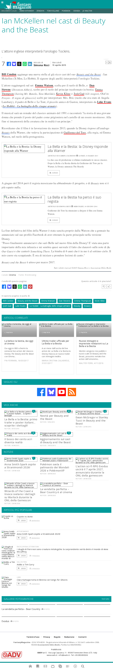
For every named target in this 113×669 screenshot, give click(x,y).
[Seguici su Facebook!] (41, 392)
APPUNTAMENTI (23, 531)
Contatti (82, 637)
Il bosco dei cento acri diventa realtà (18, 440)
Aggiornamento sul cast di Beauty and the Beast (55, 440)
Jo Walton (87, 11)
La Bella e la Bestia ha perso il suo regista (74, 199)
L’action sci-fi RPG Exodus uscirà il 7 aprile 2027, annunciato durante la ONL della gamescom (92, 470)
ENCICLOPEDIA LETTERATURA (28, 546)
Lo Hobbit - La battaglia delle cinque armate (29, 106)
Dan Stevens (64, 300)
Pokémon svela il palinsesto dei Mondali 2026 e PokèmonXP (54, 467)
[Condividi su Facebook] (8, 64)
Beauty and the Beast (88, 74)
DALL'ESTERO (22, 562)
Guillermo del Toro (75, 132)
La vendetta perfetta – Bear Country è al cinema (56, 490)
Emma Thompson (82, 300)
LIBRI (19, 577)
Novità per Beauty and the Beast (54, 417)
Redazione (69, 637)
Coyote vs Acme (25, 516)
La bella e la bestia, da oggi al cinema (18, 342)
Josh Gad (79, 93)
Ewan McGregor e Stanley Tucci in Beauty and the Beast (92, 420)
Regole (57, 637)
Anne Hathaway (27, 11)
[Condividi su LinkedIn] (30, 64)
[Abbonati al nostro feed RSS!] (72, 392)
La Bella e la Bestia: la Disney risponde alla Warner (78, 148)
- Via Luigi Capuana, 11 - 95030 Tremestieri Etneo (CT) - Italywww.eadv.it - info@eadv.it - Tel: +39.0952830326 (67, 653)
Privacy (46, 637)
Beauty (6, 132)
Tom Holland (53, 11)
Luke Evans (20, 306)
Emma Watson (44, 85)
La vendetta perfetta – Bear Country (21, 609)
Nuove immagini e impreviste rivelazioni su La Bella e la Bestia (93, 343)
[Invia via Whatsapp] (24, 64)
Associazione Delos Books (48, 645)
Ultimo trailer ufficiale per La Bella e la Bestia (55, 342)
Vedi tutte (105, 599)
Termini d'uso (33, 637)
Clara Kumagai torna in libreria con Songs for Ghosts (42, 579)
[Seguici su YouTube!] (61, 392)
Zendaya (40, 11)
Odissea (76, 11)
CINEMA (8, 332)
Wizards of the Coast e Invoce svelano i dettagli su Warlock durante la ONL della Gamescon (19, 495)
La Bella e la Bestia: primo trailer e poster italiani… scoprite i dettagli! (20, 422)
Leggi (55, 173)
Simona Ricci (41, 64)
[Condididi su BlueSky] (14, 64)
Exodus (5, 621)
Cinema (12, 275)
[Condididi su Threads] (19, 64)
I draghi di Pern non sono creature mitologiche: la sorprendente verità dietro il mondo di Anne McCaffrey (62, 550)
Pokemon (66, 11)
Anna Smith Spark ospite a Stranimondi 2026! (20, 466)
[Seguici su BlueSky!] (51, 392)
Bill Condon (9, 74)
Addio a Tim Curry (25, 564)
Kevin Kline (63, 93)
